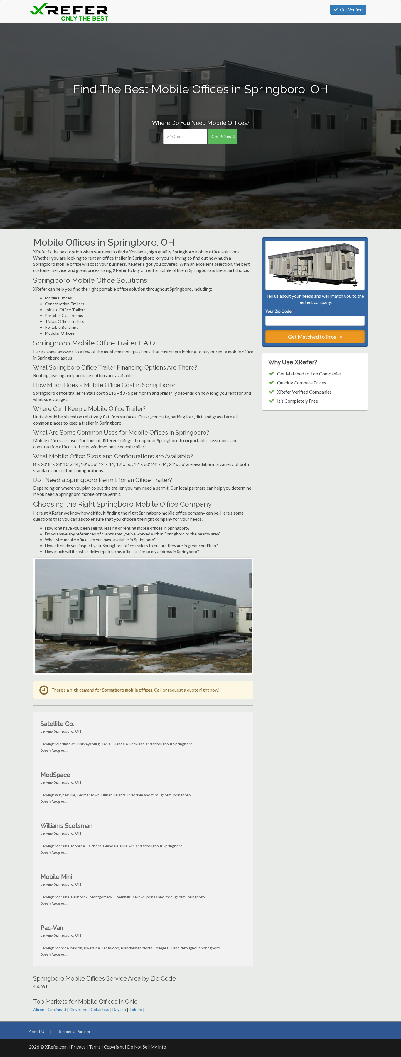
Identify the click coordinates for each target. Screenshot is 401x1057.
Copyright (114, 1046)
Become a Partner (74, 1031)
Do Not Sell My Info (146, 1046)
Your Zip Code (279, 311)
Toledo (135, 1009)
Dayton (119, 1009)
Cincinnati (57, 1009)
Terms (95, 1046)
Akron (38, 1009)
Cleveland (78, 1009)
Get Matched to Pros (312, 336)
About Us (37, 1031)
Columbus (100, 1009)
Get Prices (221, 136)
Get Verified (351, 9)
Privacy (78, 1046)
